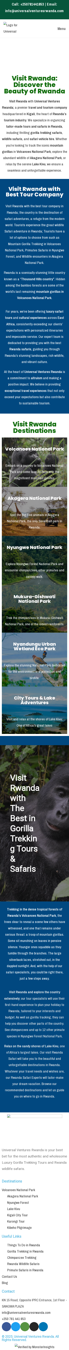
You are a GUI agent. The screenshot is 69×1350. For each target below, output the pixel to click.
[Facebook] (6, 1326)
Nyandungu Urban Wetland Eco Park (34, 646)
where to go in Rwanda (39, 1096)
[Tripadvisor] (24, 1326)
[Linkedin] (43, 1326)
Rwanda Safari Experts (26, 1077)
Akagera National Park (35, 498)
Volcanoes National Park (34, 449)
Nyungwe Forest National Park (36, 563)
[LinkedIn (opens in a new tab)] (41, 15)
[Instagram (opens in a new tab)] (37, 15)
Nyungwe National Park (34, 547)
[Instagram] (34, 1326)
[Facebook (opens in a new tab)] (33, 15)
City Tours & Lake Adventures (34, 700)
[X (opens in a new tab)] (29, 15)
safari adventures (17, 218)
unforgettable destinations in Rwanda (34, 1064)
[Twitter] (15, 1326)
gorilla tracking (40, 1017)
